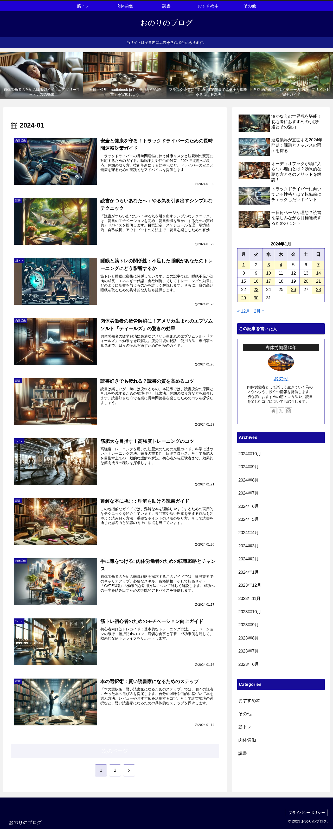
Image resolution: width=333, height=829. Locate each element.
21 (318, 281)
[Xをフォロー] (281, 410)
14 (318, 273)
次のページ (115, 751)
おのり (281, 378)
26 (293, 289)
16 (256, 281)
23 (256, 289)
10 (268, 273)
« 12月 (243, 311)
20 (306, 281)
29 (243, 297)
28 (318, 289)
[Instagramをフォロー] (288, 410)
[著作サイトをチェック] (273, 410)
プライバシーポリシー (307, 813)
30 (256, 297)
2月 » (259, 311)
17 (268, 281)
